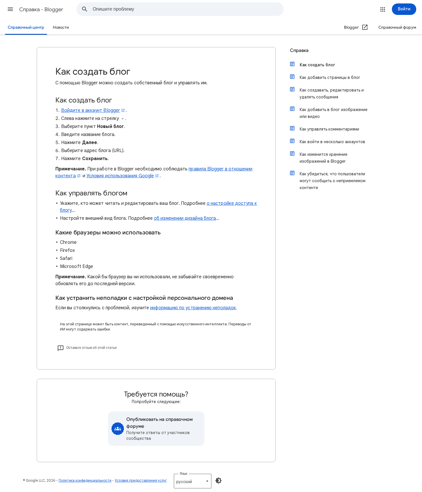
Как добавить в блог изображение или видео (333, 113)
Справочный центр (26, 27)
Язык (183, 473)
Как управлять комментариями (329, 129)
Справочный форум (397, 27)
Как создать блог (317, 64)
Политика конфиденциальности (85, 480)
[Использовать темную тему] (218, 480)
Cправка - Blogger (41, 9)
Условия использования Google (120, 176)
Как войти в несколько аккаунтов (332, 141)
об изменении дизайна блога (185, 218)
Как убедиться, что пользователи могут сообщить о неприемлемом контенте (332, 180)
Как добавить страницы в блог (330, 77)
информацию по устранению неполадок (193, 308)
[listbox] (193, 481)
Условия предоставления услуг (141, 480)
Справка (299, 50)
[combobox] (188, 9)
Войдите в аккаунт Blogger (90, 110)
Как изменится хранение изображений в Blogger (323, 158)
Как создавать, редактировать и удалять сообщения (332, 93)
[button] (10, 9)
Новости (61, 27)
